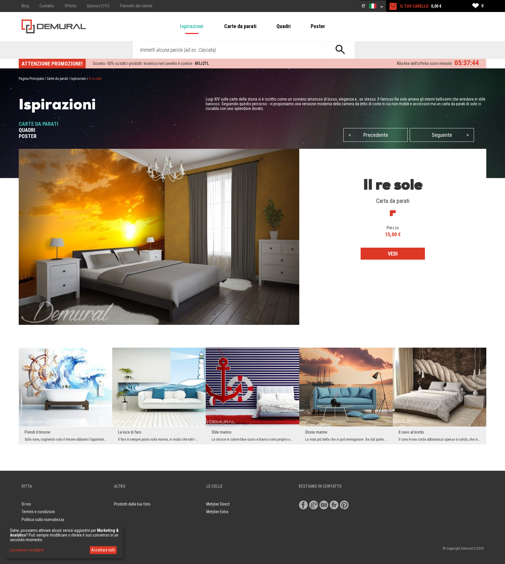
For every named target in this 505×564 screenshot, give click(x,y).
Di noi (26, 504)
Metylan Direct (218, 504)
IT (364, 6)
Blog (25, 6)
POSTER (28, 136)
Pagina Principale (31, 79)
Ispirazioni (191, 26)
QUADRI (27, 130)
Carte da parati (240, 26)
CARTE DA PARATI (38, 124)
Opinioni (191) (98, 6)
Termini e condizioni (38, 511)
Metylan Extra (217, 511)
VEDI (393, 254)
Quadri (283, 26)
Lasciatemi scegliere (27, 550)
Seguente (450, 135)
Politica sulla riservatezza (43, 519)
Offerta (70, 6)
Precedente (368, 135)
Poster (318, 26)
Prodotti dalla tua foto (132, 504)
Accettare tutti (103, 550)
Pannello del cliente (136, 6)
